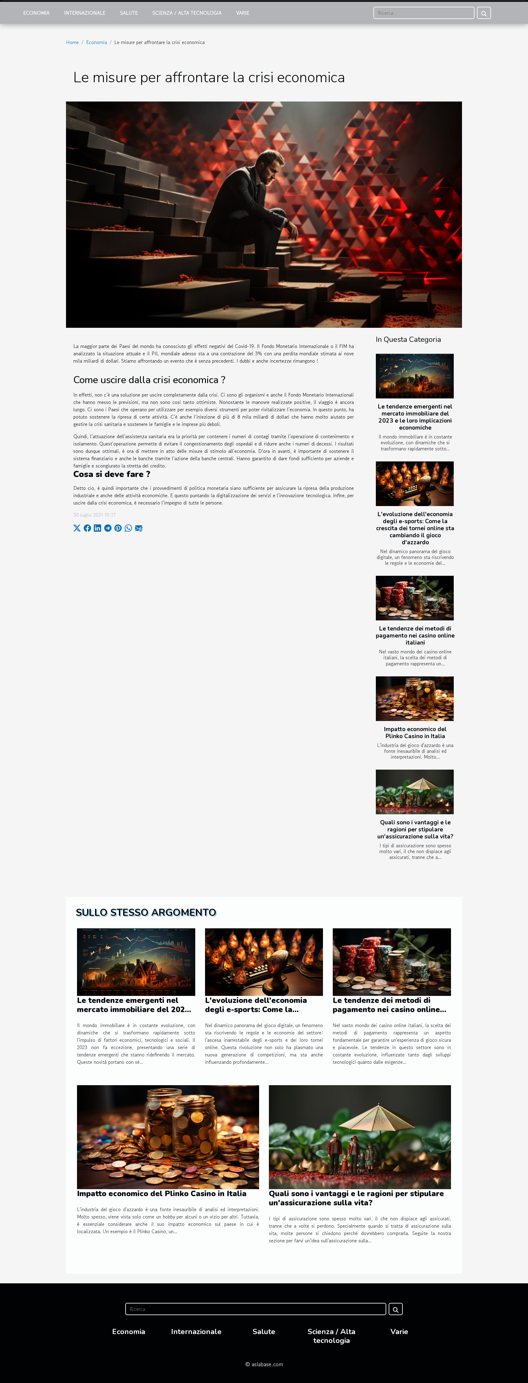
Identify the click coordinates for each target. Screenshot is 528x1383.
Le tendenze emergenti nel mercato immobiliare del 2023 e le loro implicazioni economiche (415, 417)
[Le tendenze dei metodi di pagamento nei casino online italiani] (415, 598)
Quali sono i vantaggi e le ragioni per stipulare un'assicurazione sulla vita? (415, 830)
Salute (129, 13)
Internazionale (84, 13)
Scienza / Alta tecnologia (187, 13)
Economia (36, 13)
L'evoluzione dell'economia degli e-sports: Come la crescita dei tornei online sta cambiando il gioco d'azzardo (415, 528)
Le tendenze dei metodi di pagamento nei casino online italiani (415, 636)
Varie (242, 13)
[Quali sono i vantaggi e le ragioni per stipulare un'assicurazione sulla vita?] (415, 792)
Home (72, 42)
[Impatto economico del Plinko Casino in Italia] (415, 698)
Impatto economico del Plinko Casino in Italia (415, 732)
